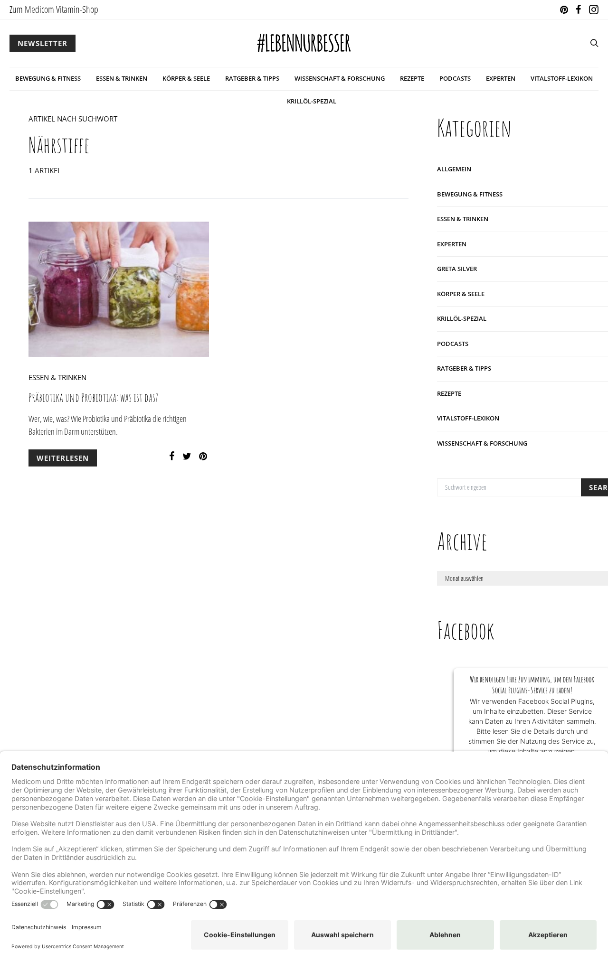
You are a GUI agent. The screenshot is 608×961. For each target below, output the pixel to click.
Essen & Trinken (121, 78)
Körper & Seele (186, 78)
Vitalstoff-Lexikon (562, 78)
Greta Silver (457, 268)
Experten (500, 78)
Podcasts (455, 78)
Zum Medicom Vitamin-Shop (54, 9)
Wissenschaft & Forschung (339, 78)
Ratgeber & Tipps (252, 78)
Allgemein (454, 169)
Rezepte (412, 78)
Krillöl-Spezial (311, 101)
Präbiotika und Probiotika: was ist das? (93, 397)
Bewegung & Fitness (48, 78)
